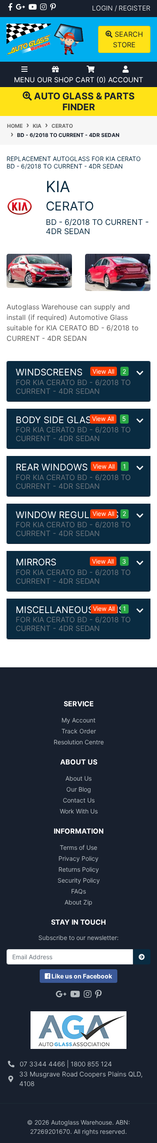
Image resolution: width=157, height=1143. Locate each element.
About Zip (78, 902)
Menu (24, 79)
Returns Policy (78, 869)
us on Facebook (81, 976)
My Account (78, 720)
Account (125, 79)
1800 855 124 (91, 1064)
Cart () (90, 79)
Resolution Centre (79, 742)
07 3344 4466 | (45, 1064)
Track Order (78, 731)
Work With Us (79, 811)
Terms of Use (78, 847)
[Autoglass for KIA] (20, 206)
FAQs (78, 891)
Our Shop (55, 79)
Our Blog (78, 789)
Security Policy (79, 880)
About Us (78, 778)
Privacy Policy (78, 858)
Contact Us (79, 800)
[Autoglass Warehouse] (46, 38)
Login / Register (121, 8)
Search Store (128, 39)
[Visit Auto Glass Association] (78, 1026)
